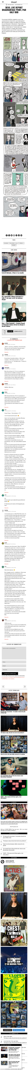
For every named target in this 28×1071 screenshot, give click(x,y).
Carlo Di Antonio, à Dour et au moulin (13, 273)
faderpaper (7, 367)
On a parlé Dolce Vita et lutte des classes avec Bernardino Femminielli (12, 776)
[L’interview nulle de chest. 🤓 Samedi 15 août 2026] (14, 933)
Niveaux (14, 245)
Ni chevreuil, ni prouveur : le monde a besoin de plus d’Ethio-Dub (13, 712)
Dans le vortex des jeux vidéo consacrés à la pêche (13, 754)
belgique (6, 243)
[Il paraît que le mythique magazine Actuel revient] (14, 878)
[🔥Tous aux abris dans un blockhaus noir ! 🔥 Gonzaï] (14, 987)
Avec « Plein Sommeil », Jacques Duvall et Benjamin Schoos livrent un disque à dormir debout (13, 324)
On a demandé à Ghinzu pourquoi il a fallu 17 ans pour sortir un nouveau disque (12, 298)
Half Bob (11, 4)
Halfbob (6, 354)
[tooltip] (7, 235)
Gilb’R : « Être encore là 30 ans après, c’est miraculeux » (11, 797)
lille (17, 243)
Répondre (6, 352)
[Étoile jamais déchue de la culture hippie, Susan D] (14, 905)
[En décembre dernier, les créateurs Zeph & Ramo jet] (14, 1014)
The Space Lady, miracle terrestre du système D (12, 732)
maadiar (6, 343)
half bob (12, 243)
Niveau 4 (21, 243)
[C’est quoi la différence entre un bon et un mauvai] (14, 960)
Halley (6, 392)
